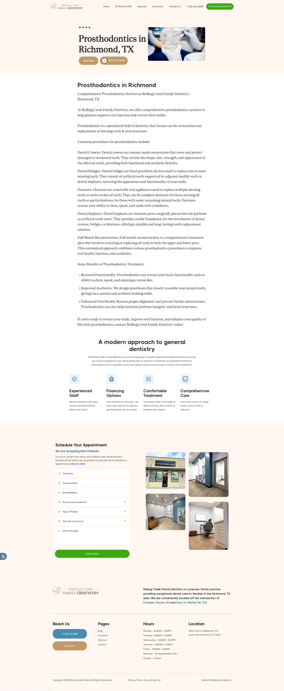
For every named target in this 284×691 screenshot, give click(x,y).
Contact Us (175, 6)
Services (142, 6)
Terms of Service (152, 680)
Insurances (157, 6)
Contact (102, 644)
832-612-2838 (195, 6)
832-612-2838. (78, 464)
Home (106, 6)
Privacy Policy (135, 680)
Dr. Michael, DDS (123, 6)
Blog (100, 631)
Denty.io (227, 680)
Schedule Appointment (219, 6)
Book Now (88, 60)
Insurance (103, 635)
